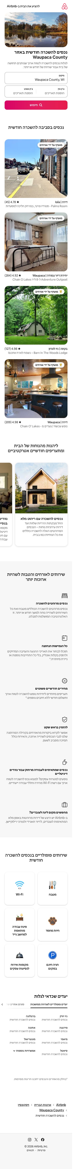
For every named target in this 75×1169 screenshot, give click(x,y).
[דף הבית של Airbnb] (65, 6)
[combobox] (36, 79)
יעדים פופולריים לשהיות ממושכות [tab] (49, 1004)
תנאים (30, 1150)
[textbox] (51, 93)
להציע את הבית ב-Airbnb (23, 6)
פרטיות (41, 1150)
